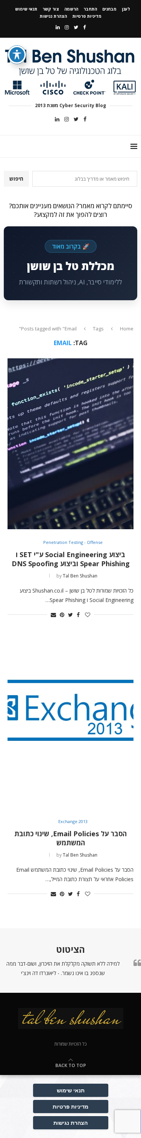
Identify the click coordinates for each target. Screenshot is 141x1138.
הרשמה (71, 9)
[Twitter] (76, 27)
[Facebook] (84, 27)
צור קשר (50, 9)
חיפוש (16, 178)
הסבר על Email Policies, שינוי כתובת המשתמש (70, 838)
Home (126, 328)
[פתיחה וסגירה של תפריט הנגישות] (17, 55)
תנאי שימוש (26, 9)
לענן (126, 9)
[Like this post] (87, 614)
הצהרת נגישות (53, 16)
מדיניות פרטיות (87, 16)
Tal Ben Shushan (80, 576)
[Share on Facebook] (78, 614)
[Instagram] (67, 27)
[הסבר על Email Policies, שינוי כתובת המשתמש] (70, 723)
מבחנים (109, 9)
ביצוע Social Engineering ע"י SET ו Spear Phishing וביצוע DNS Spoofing (71, 559)
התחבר (90, 9)
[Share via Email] (53, 614)
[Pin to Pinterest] (62, 614)
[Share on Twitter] (70, 614)
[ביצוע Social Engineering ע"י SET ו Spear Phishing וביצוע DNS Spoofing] (70, 444)
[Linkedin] (58, 27)
